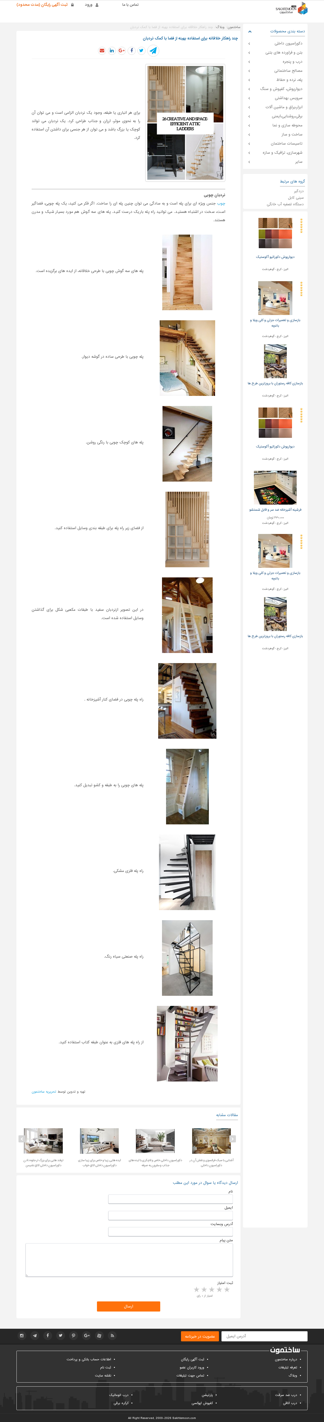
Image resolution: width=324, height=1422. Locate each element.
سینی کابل (296, 197)
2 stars (219, 1290)
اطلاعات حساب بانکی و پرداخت (89, 1359)
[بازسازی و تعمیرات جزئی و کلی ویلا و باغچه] (275, 298)
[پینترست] (73, 1335)
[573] (187, 872)
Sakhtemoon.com (184, 1418)
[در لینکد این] (112, 51)
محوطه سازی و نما (287, 125)
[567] (187, 358)
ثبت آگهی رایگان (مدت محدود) (42, 5)
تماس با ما (130, 5)
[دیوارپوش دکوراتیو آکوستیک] (275, 235)
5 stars (196, 1290)
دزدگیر (299, 191)
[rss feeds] (112, 1335)
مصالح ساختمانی (288, 71)
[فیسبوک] (47, 1335)
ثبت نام (105, 1367)
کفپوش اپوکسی (202, 1403)
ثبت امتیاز (225, 1283)
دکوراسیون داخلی (288, 43)
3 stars (211, 1290)
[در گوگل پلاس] (122, 51)
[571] (187, 701)
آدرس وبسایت (222, 1224)
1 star (226, 1290)
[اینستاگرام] (21, 1335)
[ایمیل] (102, 51)
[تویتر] (60, 1335)
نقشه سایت (103, 1375)
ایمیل (229, 1207)
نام (231, 1191)
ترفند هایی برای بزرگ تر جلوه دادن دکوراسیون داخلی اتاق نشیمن (94, 1163)
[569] (187, 529)
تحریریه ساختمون (44, 1091)
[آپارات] (99, 1335)
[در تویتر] (141, 51)
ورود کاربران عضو (192, 1367)
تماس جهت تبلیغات (190, 1375)
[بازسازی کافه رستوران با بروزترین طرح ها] (275, 361)
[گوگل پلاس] (86, 1335)
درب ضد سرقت (286, 1395)
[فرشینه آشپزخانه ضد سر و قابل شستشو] (275, 487)
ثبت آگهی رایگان (192, 1359)
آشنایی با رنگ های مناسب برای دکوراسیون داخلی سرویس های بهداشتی (38, 1163)
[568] (187, 444)
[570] (187, 615)
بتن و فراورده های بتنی (284, 53)
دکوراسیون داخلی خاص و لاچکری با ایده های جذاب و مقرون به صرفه (206, 1163)
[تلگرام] (34, 1335)
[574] (187, 958)
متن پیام (226, 1240)
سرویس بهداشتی (288, 98)
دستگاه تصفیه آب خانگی (285, 204)
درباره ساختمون (286, 1359)
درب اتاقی (290, 1403)
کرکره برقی (121, 1403)
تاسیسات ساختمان (286, 144)
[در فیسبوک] (132, 51)
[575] (187, 1043)
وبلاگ (293, 1375)
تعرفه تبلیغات (287, 1367)
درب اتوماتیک (119, 1395)
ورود (88, 5)
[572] (187, 786)
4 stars (204, 1290)
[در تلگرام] (153, 51)
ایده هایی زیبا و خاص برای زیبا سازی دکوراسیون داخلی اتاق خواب (149, 1163)
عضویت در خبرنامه (200, 1337)
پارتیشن (207, 1395)
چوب (221, 203)
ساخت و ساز (292, 134)
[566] (187, 272)
